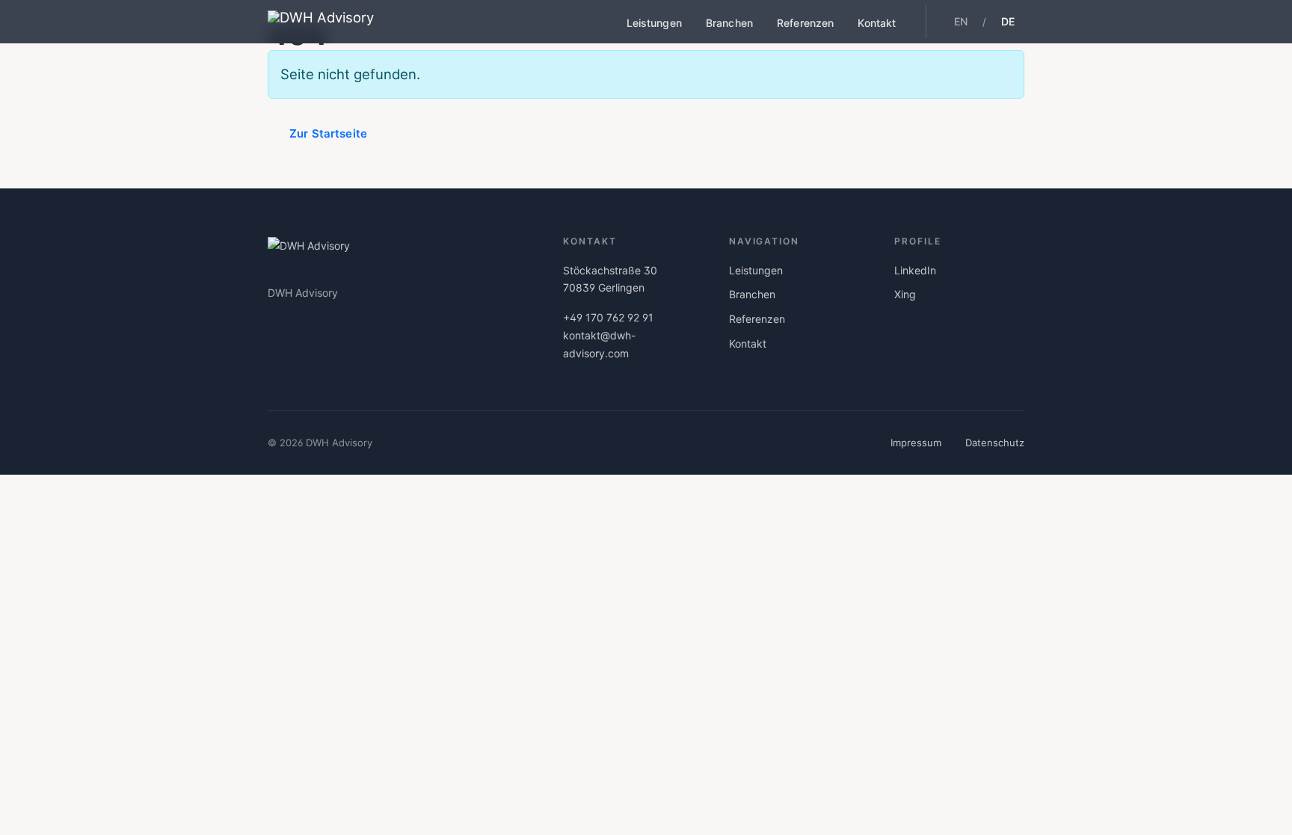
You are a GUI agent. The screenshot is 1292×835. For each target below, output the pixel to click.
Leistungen (654, 22)
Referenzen (805, 22)
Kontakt (877, 22)
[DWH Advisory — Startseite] (321, 21)
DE (1008, 21)
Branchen (729, 22)
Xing (905, 294)
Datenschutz (994, 443)
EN (961, 21)
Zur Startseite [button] (328, 133)
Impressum (915, 443)
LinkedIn (915, 270)
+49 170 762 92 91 (608, 317)
